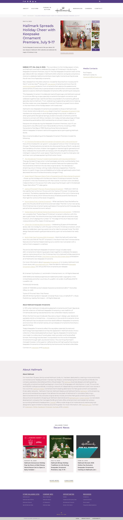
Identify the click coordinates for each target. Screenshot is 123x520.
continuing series (29, 86)
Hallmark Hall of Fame (28, 499)
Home (63, 8)
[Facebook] (23, 1)
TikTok (35, 407)
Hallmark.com (74, 398)
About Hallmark (47, 497)
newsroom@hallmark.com (92, 77)
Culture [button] (34, 8)
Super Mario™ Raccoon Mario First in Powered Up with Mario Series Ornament (52, 176)
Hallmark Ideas (46, 505)
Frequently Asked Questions (89, 505)
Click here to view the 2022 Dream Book (56, 256)
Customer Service (87, 499)
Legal (77, 518)
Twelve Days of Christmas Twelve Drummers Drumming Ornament (48, 212)
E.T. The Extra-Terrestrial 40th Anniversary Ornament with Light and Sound (51, 141)
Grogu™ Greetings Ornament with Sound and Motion (50, 159)
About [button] (26, 8)
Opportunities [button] (68, 494)
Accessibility (96, 518)
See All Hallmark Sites (28, 505)
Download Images (67, 53)
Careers (65, 497)
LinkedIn (65, 407)
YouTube (56, 407)
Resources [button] (87, 494)
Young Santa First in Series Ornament (38, 201)
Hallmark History (47, 499)
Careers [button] (88, 8)
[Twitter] (25, 1)
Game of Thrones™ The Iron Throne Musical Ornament (44, 189)
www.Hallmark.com (42, 264)
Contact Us (85, 497)
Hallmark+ (83, 391)
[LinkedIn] (35, 1)
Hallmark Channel (27, 502)
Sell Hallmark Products (68, 502)
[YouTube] (33, 1)
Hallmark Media (38, 389)
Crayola (53, 402)
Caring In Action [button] (47, 8)
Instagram (35, 347)
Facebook (45, 347)
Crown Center (84, 398)
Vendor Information (68, 505)
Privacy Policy (86, 518)
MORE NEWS (54, 480)
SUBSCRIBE (69, 480)
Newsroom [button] (77, 8)
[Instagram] (30, 1)
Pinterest (48, 407)
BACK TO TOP (61, 514)
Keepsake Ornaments (50, 262)
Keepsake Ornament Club (70, 111)
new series (51, 84)
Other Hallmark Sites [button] (31, 494)
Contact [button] (98, 8)
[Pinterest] (28, 1)
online (46, 111)
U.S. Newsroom (46, 502)
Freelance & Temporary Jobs (69, 499)
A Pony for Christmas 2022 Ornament (38, 224)
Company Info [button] (48, 494)
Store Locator (86, 502)
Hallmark (67, 382)
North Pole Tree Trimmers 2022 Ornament (39, 237)
